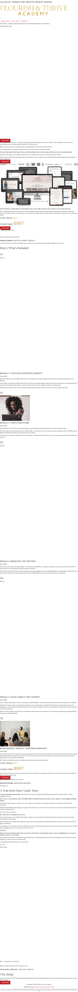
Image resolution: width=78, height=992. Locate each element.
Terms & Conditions (40, 987)
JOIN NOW (24, 21)
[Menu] (1, 18)
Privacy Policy (50, 987)
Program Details (5, 21)
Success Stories (15, 21)
